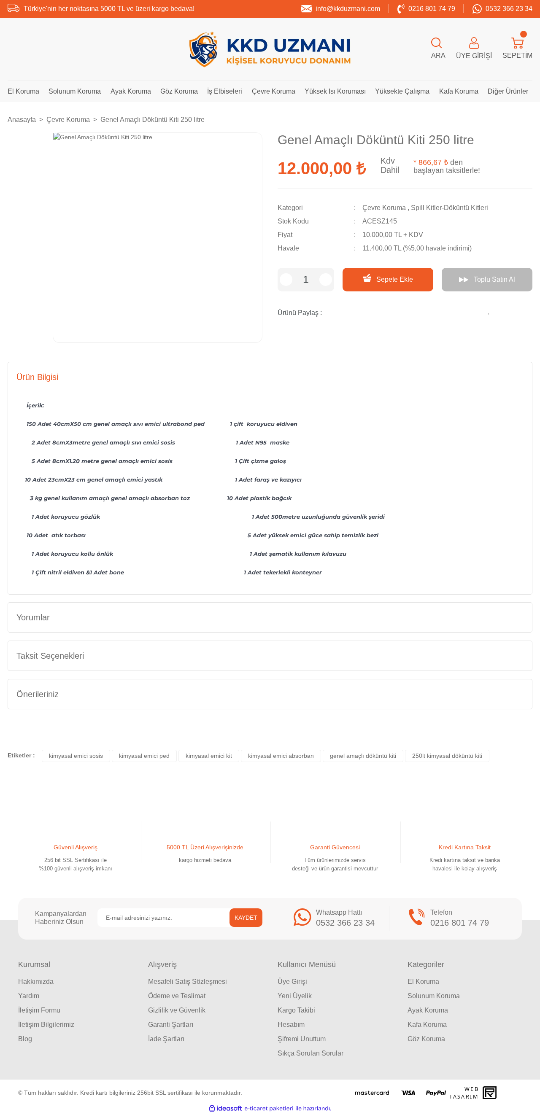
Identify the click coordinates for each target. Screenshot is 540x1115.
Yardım (28, 995)
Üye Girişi (292, 981)
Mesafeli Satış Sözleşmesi (187, 981)
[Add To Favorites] (489, 309)
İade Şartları (166, 1038)
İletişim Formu (39, 1010)
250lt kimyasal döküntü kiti (447, 755)
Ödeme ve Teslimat (176, 995)
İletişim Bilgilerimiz (46, 1024)
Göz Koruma (426, 1038)
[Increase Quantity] (325, 279)
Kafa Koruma (427, 1024)
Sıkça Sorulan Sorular (310, 1053)
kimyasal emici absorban (281, 755)
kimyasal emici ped (144, 755)
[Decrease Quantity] (286, 279)
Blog (25, 1038)
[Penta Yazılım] (491, 1093)
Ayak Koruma (428, 1010)
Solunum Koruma (434, 995)
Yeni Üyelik (295, 995)
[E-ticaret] (269, 1108)
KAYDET (246, 917)
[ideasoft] (225, 1108)
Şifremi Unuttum (302, 1038)
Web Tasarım (464, 1092)
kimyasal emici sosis (76, 755)
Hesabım (291, 1024)
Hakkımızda (36, 981)
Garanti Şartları (170, 1024)
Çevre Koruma (384, 207)
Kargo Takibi (296, 1010)
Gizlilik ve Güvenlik (176, 1010)
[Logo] (270, 49)
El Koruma (423, 981)
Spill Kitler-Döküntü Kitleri (449, 207)
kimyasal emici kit (209, 755)
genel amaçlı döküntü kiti (363, 755)
